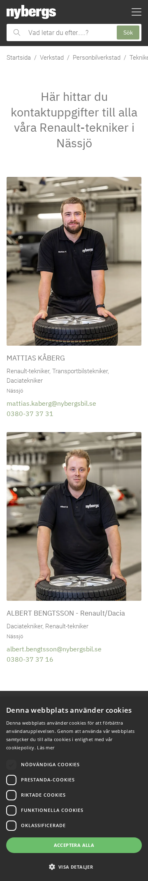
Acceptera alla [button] (74, 845)
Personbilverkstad (96, 57)
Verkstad (52, 57)
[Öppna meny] (136, 12)
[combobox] (68, 32)
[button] (74, 867)
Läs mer (45, 747)
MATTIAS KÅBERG (36, 358)
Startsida (19, 57)
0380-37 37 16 (30, 659)
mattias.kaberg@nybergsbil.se (51, 403)
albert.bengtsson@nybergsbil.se (54, 649)
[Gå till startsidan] (31, 12)
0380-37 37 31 (30, 413)
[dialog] (74, 789)
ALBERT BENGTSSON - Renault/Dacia (66, 613)
